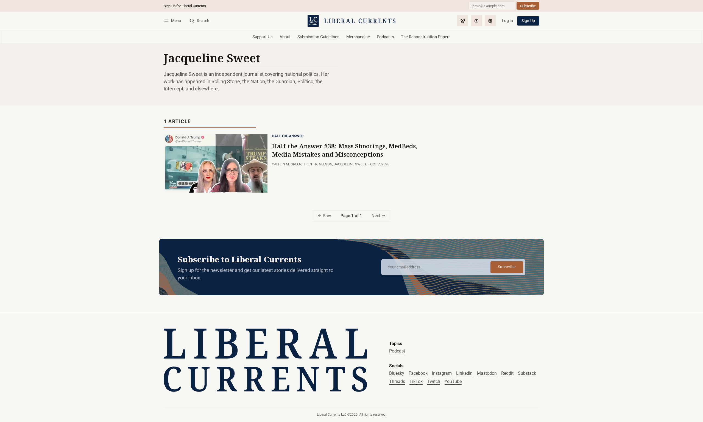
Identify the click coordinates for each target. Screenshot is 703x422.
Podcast (397, 351)
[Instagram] (490, 20)
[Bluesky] (462, 20)
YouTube (453, 381)
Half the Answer (287, 136)
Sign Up (528, 20)
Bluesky (396, 373)
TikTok (416, 381)
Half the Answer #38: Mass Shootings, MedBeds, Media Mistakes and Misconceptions (344, 150)
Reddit (507, 373)
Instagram (442, 373)
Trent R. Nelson (317, 164)
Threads (397, 381)
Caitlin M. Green (287, 164)
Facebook (418, 373)
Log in (507, 20)
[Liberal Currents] (265, 360)
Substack (527, 373)
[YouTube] (476, 20)
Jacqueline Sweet (350, 164)
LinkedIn (464, 373)
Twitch (433, 381)
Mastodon (487, 373)
